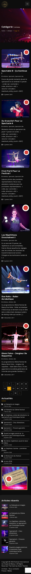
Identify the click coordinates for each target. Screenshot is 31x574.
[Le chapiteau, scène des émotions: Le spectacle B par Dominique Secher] (5, 523)
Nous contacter (14, 569)
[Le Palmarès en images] (5, 507)
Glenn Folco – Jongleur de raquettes (14, 354)
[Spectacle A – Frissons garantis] (5, 541)
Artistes (5, 76)
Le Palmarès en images (11, 404)
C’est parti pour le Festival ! (11, 172)
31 (5, 388)
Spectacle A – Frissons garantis (14, 428)
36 (26, 388)
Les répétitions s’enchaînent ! (9, 236)
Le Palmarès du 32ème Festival (14, 410)
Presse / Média (7, 571)
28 (17, 384)
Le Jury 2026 (8, 461)
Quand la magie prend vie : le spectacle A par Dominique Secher (18, 549)
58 (15, 393)
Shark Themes (23, 566)
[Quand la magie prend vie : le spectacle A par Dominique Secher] (5, 549)
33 (13, 388)
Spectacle (11, 76)
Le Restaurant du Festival (12, 456)
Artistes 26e (12, 302)
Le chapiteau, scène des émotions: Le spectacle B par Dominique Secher (17, 523)
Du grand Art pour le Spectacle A (12, 122)
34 (17, 388)
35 (22, 388)
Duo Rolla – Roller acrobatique (10, 297)
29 (22, 384)
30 (26, 384)
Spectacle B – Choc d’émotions (14, 422)
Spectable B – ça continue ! (14, 72)
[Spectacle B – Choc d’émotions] (5, 533)
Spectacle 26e (19, 76)
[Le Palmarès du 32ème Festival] (5, 515)
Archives (4, 569)
